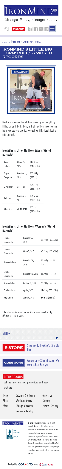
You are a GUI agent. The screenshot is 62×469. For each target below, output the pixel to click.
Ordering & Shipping (25, 395)
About (5, 406)
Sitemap (46, 401)
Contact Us (47, 395)
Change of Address (24, 406)
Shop (5, 401)
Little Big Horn (14, 41)
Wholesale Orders (24, 401)
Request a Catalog (24, 411)
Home (5, 395)
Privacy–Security (50, 406)
